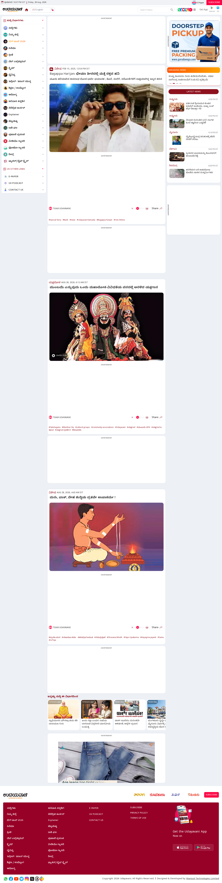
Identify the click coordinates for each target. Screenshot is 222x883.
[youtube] (16, 878)
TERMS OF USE (138, 818)
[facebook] (11, 878)
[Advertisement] (106, 42)
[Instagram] (26, 878)
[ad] (195, 41)
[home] (12, 10)
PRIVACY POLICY (139, 813)
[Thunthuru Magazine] (193, 794)
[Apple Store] (182, 847)
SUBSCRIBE (214, 2)
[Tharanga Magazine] (139, 794)
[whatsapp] (5, 878)
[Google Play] (203, 847)
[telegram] (21, 878)
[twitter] (32, 878)
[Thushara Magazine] (175, 794)
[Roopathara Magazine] (157, 794)
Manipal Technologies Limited (202, 878)
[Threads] (37, 878)
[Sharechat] (41, 878)
